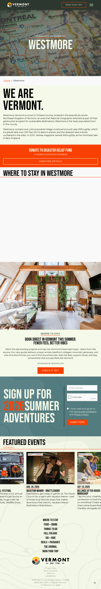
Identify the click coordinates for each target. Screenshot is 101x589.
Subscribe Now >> (56, 580)
